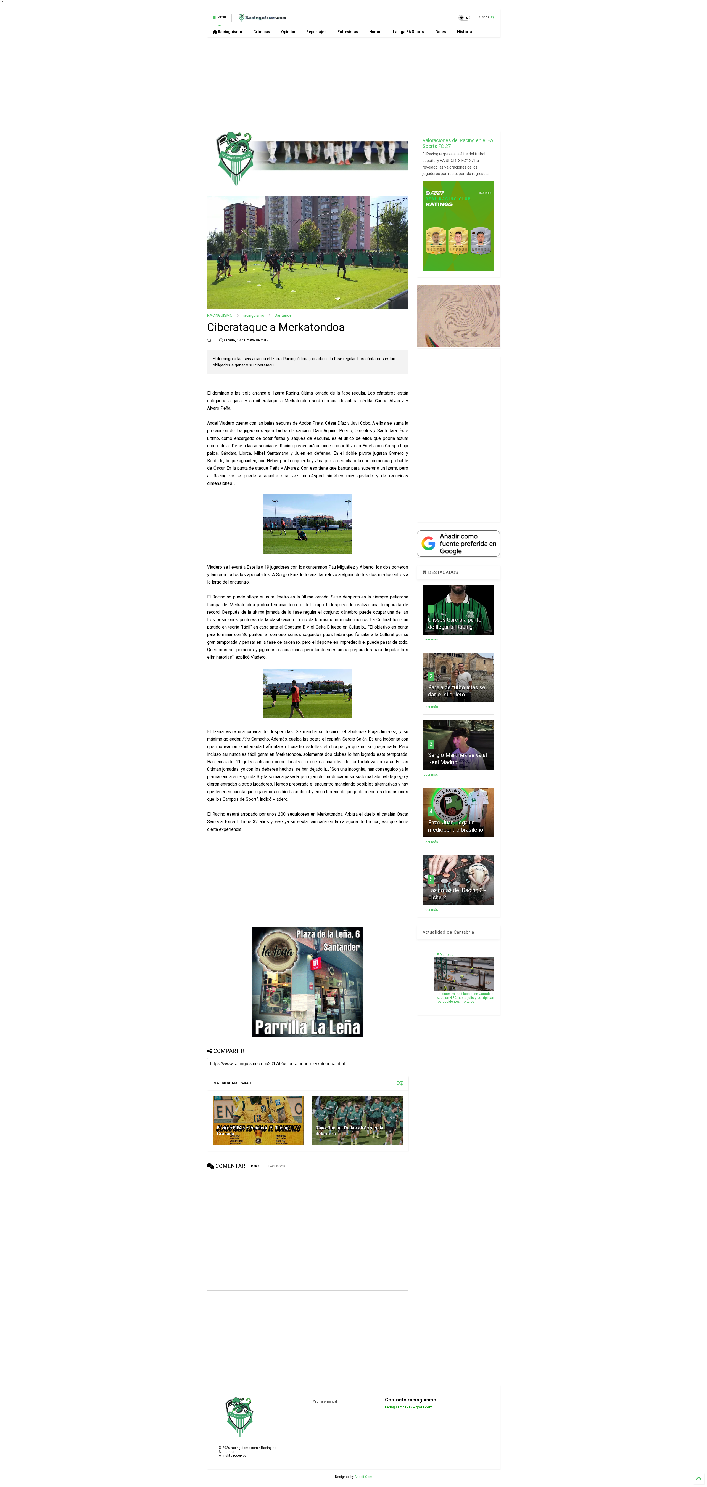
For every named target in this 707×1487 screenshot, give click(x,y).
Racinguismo (229, 32)
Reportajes (316, 32)
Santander (284, 315)
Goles (440, 32)
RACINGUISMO (220, 315)
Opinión (288, 32)
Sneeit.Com (363, 1477)
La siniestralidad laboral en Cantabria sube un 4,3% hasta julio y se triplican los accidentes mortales (465, 998)
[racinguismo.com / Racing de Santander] (261, 19)
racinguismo (253, 315)
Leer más (431, 639)
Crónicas (261, 32)
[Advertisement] (353, 84)
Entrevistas (347, 32)
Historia (464, 32)
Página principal (325, 1401)
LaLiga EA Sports (408, 32)
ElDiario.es (445, 955)
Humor (375, 32)
